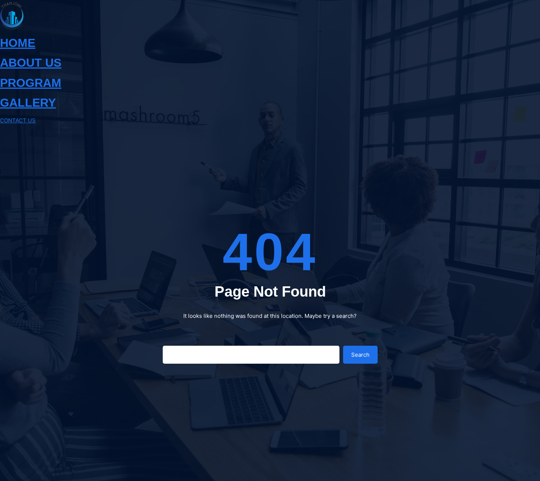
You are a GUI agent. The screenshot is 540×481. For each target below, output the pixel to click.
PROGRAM (30, 82)
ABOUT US (30, 62)
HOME (17, 42)
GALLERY (28, 102)
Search (360, 354)
